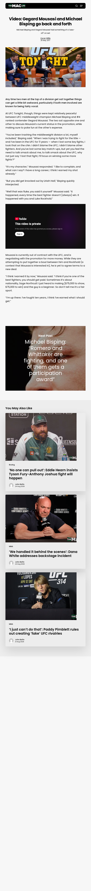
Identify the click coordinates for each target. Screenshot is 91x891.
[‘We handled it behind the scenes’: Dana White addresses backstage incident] (45, 532)
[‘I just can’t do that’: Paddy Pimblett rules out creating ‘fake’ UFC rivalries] (45, 609)
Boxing (12, 465)
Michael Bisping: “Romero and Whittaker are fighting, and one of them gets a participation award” (45, 358)
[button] (81, 6)
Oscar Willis (45, 38)
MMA (11, 546)
